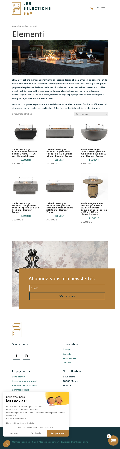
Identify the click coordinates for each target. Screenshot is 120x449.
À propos (67, 349)
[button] (6, 443)
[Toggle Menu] (103, 9)
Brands (23, 26)
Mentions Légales (21, 442)
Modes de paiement (49, 442)
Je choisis (36, 433)
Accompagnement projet (24, 381)
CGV (34, 442)
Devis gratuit (18, 376)
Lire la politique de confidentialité (20, 423)
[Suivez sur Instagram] (26, 356)
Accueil (15, 26)
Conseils (67, 354)
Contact (67, 362)
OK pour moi (58, 433)
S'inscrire (67, 296)
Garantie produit (20, 389)
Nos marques (69, 358)
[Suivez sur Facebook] (16, 356)
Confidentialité (80, 442)
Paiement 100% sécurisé (24, 385)
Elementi (25, 160)
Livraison (66, 442)
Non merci (14, 433)
